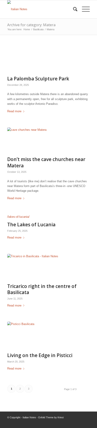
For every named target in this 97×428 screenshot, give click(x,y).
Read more (14, 111)
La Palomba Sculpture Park (38, 78)
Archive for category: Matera (31, 24)
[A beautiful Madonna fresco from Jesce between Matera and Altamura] (43, 140)
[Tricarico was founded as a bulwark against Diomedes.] (43, 267)
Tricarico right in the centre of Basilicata (41, 289)
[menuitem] (73, 9)
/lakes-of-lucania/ (18, 216)
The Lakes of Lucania (31, 224)
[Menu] (83, 9)
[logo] (40, 9)
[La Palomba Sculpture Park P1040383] (43, 59)
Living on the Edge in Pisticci (39, 355)
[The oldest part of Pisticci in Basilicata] (43, 336)
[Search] (73, 9)
